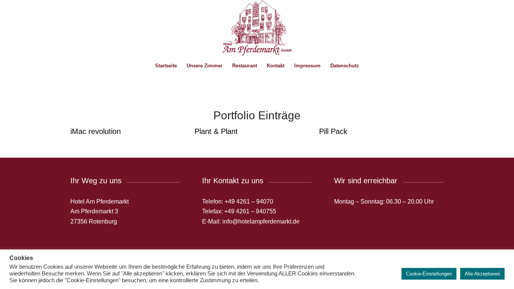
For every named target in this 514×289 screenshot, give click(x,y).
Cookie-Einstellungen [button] (429, 274)
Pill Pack (333, 131)
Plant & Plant (216, 131)
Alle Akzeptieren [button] (482, 274)
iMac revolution (95, 131)
